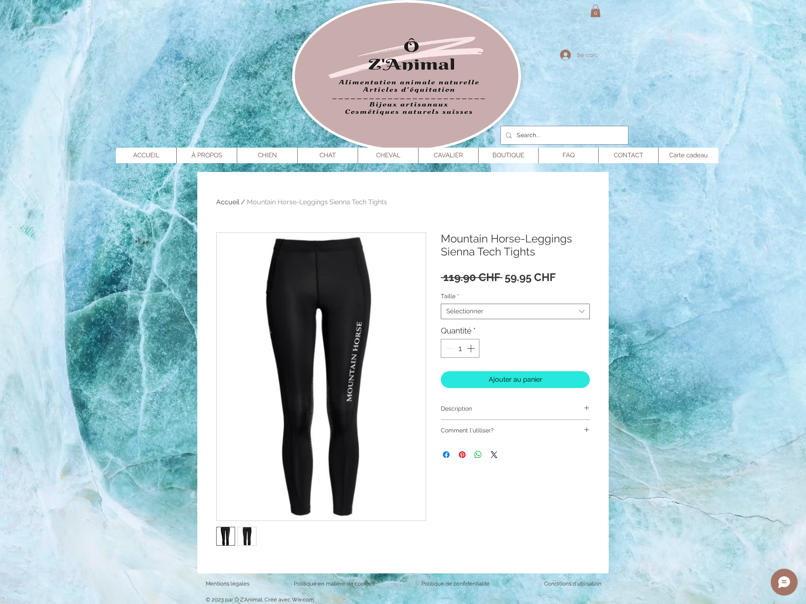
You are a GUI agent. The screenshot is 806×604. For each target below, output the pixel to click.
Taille (450, 296)
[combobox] (515, 312)
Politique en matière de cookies (335, 584)
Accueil (227, 202)
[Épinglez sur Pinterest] (462, 455)
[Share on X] (494, 455)
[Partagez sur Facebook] (446, 455)
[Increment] (472, 348)
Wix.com (303, 599)
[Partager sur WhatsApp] (478, 455)
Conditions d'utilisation (573, 584)
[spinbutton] (460, 348)
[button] (595, 11)
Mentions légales (227, 584)
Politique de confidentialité (455, 584)
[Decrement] (449, 348)
